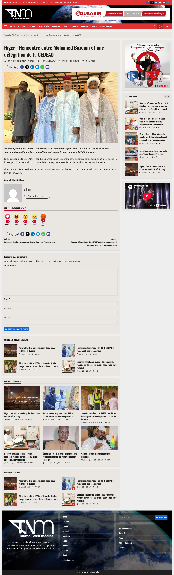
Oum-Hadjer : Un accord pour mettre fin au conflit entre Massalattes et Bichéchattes (131, 107)
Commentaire (11, 265)
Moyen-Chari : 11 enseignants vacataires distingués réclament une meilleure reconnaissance (131, 123)
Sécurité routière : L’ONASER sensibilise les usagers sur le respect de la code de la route (10, 366)
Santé (66, 26)
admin (9, 61)
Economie (56, 26)
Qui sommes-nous (27, 2)
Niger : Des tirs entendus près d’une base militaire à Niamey (10, 350)
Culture (84, 26)
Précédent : (29, 241)
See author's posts (37, 196)
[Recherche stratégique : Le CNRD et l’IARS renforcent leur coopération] (61, 398)
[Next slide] (168, 96)
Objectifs (41, 2)
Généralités (44, 26)
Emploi (75, 26)
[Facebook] (148, 2)
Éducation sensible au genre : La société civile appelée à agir (131, 138)
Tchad (12, 26)
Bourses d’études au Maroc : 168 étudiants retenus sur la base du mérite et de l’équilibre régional (68, 366)
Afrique (32, 26)
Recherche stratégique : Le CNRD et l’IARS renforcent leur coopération (68, 350)
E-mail (7, 308)
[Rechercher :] (137, 517)
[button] (5, 26)
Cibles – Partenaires (63, 2)
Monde (94, 26)
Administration (107, 26)
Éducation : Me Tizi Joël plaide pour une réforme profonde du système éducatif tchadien (60, 456)
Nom (7, 299)
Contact (76, 2)
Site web (8, 317)
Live (166, 26)
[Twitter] (152, 2)
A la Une (21, 26)
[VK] (160, 2)
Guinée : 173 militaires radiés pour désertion (96, 455)
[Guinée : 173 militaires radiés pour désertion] (99, 438)
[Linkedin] (156, 2)
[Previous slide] (165, 96)
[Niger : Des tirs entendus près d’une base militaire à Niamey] (22, 398)
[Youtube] (164, 2)
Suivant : (94, 242)
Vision (49, 2)
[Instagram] (168, 2)
